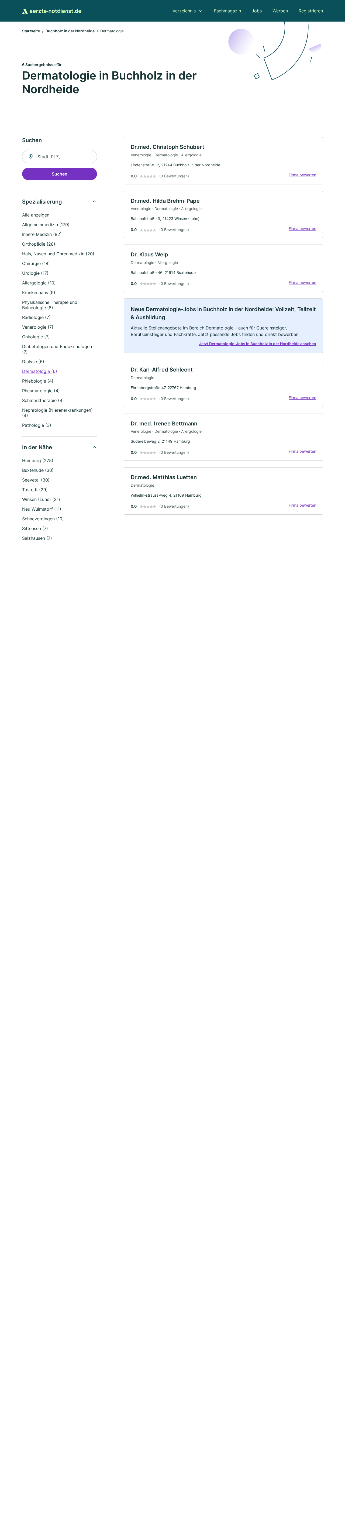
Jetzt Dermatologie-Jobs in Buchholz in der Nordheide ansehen (257, 343)
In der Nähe (37, 447)
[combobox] (59, 156)
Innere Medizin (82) (42, 234)
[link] (223, 160)
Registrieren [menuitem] (311, 10)
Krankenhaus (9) (38, 292)
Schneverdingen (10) (43, 518)
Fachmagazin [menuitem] (227, 10)
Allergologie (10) (39, 283)
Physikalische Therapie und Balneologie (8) (49, 305)
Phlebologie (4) (37, 381)
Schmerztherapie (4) (43, 400)
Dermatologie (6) (39, 371)
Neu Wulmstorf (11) (41, 509)
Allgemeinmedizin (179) (46, 224)
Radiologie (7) (36, 317)
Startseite (31, 31)
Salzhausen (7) (37, 538)
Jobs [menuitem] (257, 10)
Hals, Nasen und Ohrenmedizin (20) (58, 253)
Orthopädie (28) (38, 244)
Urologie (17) (35, 273)
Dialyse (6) (33, 361)
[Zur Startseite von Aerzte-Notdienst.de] (51, 11)
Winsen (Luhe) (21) (41, 499)
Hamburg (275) (37, 460)
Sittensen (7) (35, 528)
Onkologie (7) (36, 336)
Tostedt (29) (35, 489)
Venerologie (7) (37, 327)
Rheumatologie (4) (41, 390)
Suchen (59, 174)
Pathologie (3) (36, 425)
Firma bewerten (302, 175)
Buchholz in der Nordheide (70, 31)
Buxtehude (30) (38, 470)
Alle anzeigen (35, 215)
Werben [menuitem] (280, 10)
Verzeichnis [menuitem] (184, 10)
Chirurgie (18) (36, 263)
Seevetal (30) (36, 480)
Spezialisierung (42, 201)
